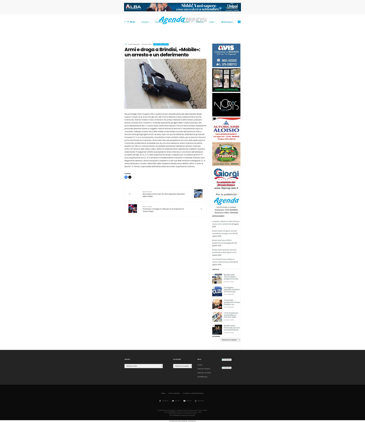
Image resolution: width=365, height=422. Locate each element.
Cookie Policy (227, 367)
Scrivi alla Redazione (175, 415)
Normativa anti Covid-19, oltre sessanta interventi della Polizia (163, 194)
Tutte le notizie (174, 393)
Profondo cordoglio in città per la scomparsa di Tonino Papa (163, 209)
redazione (136, 44)
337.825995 (172, 412)
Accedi (200, 365)
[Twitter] (128, 21)
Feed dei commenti (204, 373)
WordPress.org (202, 377)
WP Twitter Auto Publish (175, 421)
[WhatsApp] (133, 21)
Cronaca (157, 44)
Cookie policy (184, 415)
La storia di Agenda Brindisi (193, 393)
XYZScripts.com (192, 421)
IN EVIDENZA (164, 44)
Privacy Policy (227, 359)
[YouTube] (131, 21)
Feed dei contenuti (204, 369)
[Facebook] (125, 21)
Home (163, 393)
